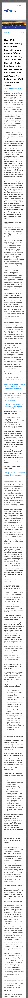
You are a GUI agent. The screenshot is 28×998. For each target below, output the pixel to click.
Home (6, 27)
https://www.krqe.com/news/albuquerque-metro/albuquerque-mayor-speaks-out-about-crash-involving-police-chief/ (15, 474)
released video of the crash (11, 419)
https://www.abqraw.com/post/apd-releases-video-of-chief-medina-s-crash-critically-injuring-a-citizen (13, 406)
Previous (6, 32)
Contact (14, 27)
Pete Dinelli (18, 88)
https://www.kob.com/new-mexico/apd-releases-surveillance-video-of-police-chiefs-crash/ (13, 379)
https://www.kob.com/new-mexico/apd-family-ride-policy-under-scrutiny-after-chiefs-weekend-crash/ (12, 658)
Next (22, 32)
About (10, 27)
